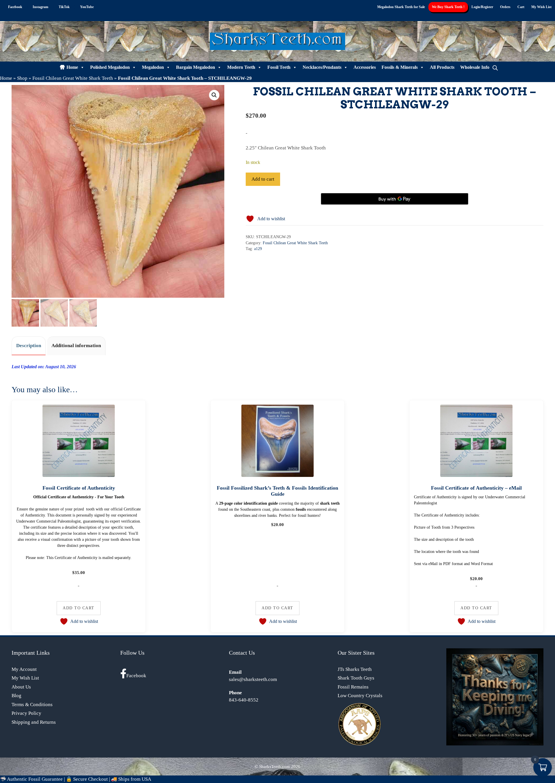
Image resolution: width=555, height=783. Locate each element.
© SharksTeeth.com (272, 766)
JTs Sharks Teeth (355, 669)
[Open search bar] (495, 67)
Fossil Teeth (279, 67)
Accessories (365, 67)
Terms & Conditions (32, 704)
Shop (22, 78)
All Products (442, 67)
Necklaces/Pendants (322, 67)
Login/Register (482, 7)
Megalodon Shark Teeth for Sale (401, 7)
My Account (24, 669)
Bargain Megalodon (195, 67)
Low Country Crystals (360, 695)
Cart (520, 7)
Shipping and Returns (34, 722)
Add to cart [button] (79, 608)
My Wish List (541, 7)
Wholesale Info (474, 67)
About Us (21, 687)
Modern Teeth (241, 67)
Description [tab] (28, 345)
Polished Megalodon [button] (110, 67)
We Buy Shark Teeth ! (448, 7)
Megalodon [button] (153, 67)
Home (72, 67)
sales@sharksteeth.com (253, 679)
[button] (214, 95)
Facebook (136, 675)
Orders (505, 7)
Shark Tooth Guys (356, 678)
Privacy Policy (26, 713)
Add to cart (262, 179)
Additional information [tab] (76, 345)
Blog (16, 695)
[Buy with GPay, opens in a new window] (394, 199)
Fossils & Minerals (400, 67)
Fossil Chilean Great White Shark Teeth (72, 78)
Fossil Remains (353, 687)
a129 (258, 249)
